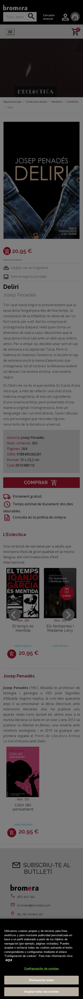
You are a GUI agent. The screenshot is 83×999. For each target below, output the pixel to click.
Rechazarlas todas (41, 980)
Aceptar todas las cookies (41, 991)
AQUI (8, 960)
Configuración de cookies (41, 968)
